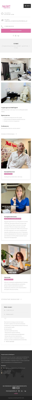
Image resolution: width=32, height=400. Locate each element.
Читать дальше (9, 341)
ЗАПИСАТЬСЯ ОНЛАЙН (16, 30)
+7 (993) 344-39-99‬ (7, 371)
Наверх (16, 393)
